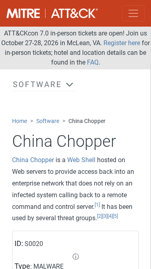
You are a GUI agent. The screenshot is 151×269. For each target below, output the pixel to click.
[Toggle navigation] (133, 13)
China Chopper (33, 160)
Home (19, 121)
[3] (105, 216)
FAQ (93, 62)
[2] (99, 216)
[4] (110, 216)
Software (47, 121)
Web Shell (81, 160)
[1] (97, 205)
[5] (115, 216)
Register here (121, 43)
